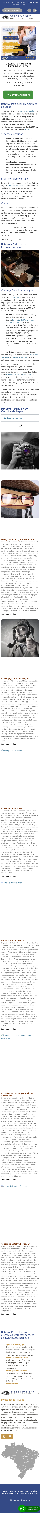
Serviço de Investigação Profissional (18, 539)
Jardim (15, 320)
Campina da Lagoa (15, 185)
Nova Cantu (27, 374)
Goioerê (9, 374)
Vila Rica (16, 322)
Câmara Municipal (19, 357)
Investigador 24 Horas (11, 808)
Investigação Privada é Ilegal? (15, 678)
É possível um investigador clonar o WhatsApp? (18, 1094)
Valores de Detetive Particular (15, 1244)
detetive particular (27, 111)
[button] (36, 418)
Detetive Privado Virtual (12, 940)
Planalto (9, 322)
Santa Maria (23, 320)
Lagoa (14, 114)
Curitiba (28, 129)
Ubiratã (17, 374)
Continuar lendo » (8, 614)
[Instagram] (35, 10)
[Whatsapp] (29, 10)
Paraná (16, 297)
